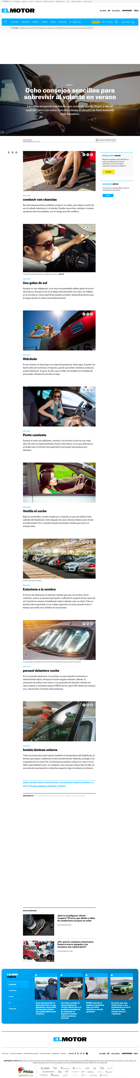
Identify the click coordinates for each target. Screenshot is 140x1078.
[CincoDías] (116, 11)
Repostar (25, 1)
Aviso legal (5, 1053)
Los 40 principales (55, 1068)
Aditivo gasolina (77, 1)
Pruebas (44, 22)
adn (100, 1068)
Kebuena (106, 1071)
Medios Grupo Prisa (25, 1075)
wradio (66, 1071)
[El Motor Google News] (87, 1054)
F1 (11, 1)
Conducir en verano (71, 796)
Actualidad (14, 22)
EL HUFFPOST (13, 990)
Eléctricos (25, 22)
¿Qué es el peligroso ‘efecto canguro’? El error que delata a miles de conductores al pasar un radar (76, 918)
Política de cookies (45, 1053)
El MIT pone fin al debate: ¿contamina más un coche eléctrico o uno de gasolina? (95, 1007)
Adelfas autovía (60, 1)
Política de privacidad (16, 1053)
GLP (68, 1)
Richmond (43, 1075)
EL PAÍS (11, 996)
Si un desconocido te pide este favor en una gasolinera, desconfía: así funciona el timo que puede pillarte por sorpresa (46, 1008)
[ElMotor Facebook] (75, 1054)
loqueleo (93, 1075)
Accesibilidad (55, 1053)
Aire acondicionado (41, 796)
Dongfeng (17, 1)
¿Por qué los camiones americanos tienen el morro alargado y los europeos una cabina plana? (75, 944)
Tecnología (62, 22)
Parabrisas (38, 1)
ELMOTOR (12, 984)
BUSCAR (108, 195)
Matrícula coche (49, 1)
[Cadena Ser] (136, 11)
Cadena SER (86, 1068)
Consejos (82, 796)
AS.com (94, 1068)
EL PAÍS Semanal (91, 1071)
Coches (55, 796)
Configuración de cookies (31, 1053)
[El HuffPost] (127, 11)
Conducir (35, 22)
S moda (84, 1075)
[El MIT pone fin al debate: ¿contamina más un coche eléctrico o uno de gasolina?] (96, 999)
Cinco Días (75, 1071)
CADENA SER (12, 1008)
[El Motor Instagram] (81, 1054)
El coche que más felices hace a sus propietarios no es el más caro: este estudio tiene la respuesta (120, 1008)
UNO (60, 1071)
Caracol (109, 1068)
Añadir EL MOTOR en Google (107, 140)
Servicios (96, 22)
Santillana (65, 1068)
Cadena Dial (83, 1071)
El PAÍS (45, 1068)
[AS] (109, 11)
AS (9, 1002)
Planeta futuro (99, 1071)
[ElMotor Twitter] (78, 1054)
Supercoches (87, 1)
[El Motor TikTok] (83, 1054)
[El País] (103, 11)
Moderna (54, 1075)
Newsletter (76, 22)
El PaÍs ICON (74, 1075)
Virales (53, 22)
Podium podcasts (65, 1075)
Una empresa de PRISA (25, 1070)
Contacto (63, 1053)
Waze (31, 1)
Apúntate (108, 172)
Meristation (104, 1075)
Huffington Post (48, 1071)
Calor (50, 796)
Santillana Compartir (77, 1068)
